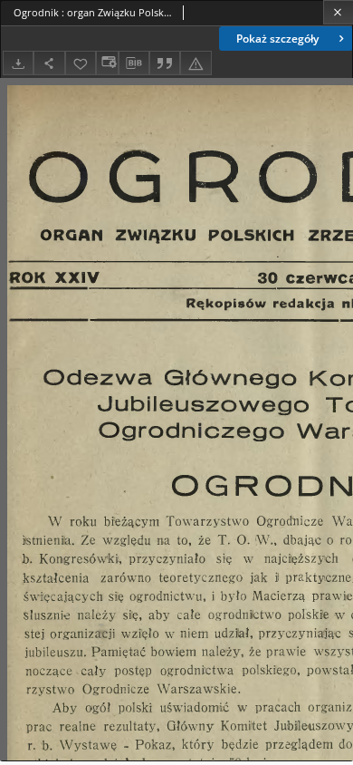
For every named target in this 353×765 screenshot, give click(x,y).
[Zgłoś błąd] (195, 63)
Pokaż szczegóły (277, 38)
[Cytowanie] (164, 63)
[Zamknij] (338, 12)
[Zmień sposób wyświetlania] (107, 63)
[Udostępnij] (48, 63)
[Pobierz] (18, 63)
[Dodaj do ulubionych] (80, 63)
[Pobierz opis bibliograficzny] (134, 63)
